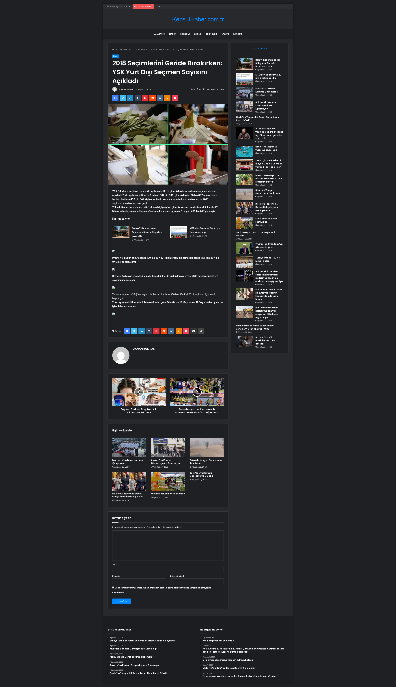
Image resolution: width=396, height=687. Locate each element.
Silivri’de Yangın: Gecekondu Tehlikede (206, 462)
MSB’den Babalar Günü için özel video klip (268, 76)
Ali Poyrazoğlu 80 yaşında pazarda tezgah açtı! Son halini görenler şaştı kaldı (269, 133)
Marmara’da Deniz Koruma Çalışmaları (173, 6)
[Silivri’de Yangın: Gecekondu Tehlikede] (207, 447)
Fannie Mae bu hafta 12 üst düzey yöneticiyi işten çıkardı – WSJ (254, 327)
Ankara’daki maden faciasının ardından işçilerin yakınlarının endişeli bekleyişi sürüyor (269, 276)
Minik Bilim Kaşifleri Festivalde (168, 493)
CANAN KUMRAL (125, 89)
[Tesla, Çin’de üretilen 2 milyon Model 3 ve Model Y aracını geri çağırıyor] (244, 164)
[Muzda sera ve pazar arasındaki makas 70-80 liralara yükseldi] (244, 179)
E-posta (117, 576)
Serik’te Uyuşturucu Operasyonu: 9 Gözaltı (202, 474)
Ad (114, 564)
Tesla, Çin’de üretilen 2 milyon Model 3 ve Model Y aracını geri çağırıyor (269, 163)
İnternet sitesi (177, 576)
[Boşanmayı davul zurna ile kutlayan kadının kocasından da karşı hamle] (244, 294)
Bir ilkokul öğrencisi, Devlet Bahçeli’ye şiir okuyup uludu (127, 495)
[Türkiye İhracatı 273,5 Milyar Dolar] (244, 262)
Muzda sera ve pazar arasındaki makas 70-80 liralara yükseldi (269, 178)
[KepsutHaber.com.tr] (198, 19)
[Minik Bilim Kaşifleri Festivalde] (168, 481)
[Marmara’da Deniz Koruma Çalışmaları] (129, 447)
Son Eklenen (260, 48)
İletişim (237, 34)
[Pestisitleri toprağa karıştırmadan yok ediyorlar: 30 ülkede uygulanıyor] (244, 312)
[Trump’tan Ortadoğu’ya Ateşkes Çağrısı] (244, 248)
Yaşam (225, 34)
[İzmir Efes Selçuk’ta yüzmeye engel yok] (244, 151)
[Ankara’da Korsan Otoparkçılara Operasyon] (168, 447)
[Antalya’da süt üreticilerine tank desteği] (244, 341)
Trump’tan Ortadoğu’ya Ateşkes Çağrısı (269, 245)
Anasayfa (159, 34)
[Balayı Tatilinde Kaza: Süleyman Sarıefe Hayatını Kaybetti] (120, 232)
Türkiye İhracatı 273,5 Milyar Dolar (267, 259)
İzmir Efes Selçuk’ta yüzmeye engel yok (266, 148)
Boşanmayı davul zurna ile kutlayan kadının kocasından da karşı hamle (268, 294)
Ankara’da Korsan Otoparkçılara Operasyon (166, 462)
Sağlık (198, 34)
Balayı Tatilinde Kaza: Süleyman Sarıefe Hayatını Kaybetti (147, 232)
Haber (172, 34)
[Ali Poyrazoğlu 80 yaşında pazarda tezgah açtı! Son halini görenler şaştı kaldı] (244, 133)
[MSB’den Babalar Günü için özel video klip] (178, 232)
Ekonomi (185, 34)
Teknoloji (211, 34)
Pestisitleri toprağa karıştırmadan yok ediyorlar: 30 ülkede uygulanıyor (266, 312)
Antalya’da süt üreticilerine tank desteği (265, 340)
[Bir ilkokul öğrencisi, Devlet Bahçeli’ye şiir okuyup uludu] (129, 481)
